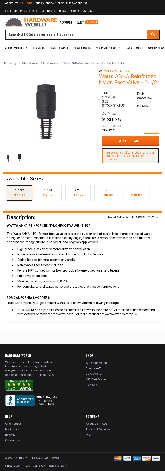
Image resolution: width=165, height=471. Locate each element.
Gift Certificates (96, 379)
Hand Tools (133, 47)
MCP (89, 434)
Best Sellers (93, 373)
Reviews (91, 384)
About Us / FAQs (96, 423)
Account (66, 22)
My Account (13, 429)
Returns (10, 434)
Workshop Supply (108, 47)
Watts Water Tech (117, 70)
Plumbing (39, 47)
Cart (86, 22)
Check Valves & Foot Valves (40, 63)
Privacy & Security (98, 429)
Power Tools (82, 47)
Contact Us (12, 440)
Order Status (13, 423)
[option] (19, 193)
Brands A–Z (93, 368)
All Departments (16, 47)
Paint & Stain (59, 47)
